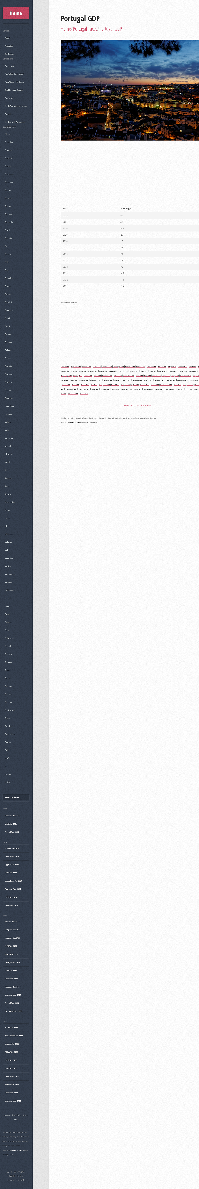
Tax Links (9, 114)
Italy (6, 470)
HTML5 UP (20, 1180)
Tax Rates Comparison (14, 74)
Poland (8, 646)
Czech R (8, 302)
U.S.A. (7, 782)
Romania (8, 662)
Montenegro (10, 574)
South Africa (10, 710)
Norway (8, 606)
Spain (7, 718)
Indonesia (9, 438)
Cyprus (8, 294)
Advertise (9, 46)
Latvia (7, 518)
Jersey (8, 494)
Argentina (9, 142)
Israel (7, 462)
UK (6, 766)
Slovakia (8, 694)
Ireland (8, 446)
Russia (7, 670)
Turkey (8, 750)
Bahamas (9, 182)
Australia (8, 158)
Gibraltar (8, 382)
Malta (7, 550)
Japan (7, 486)
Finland (8, 350)
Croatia (8, 286)
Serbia (7, 678)
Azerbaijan (9, 174)
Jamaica (8, 478)
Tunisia (8, 742)
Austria (8, 166)
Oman (7, 614)
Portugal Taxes (85, 28)
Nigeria (8, 598)
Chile (7, 262)
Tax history (9, 66)
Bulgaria (8, 238)
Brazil (7, 230)
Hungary (8, 414)
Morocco (9, 582)
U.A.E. (7, 758)
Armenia (8, 150)
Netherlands (10, 590)
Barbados (9, 198)
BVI (6, 246)
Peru (7, 630)
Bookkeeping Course (14, 90)
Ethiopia (8, 342)
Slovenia (8, 702)
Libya (7, 526)
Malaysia (8, 542)
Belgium (8, 214)
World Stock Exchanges (15, 122)
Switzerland (10, 734)
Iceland (8, 422)
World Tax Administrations (16, 106)
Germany (9, 374)
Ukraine (8, 774)
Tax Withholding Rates (14, 82)
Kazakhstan (10, 502)
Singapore (9, 686)
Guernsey (9, 398)
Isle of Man (9, 454)
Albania (8, 134)
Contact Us (9, 54)
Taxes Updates (12, 797)
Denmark (9, 310)
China (7, 270)
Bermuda (9, 222)
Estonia (8, 334)
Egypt (7, 326)
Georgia (8, 366)
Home (66, 28)
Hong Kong (9, 406)
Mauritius (9, 558)
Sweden (8, 726)
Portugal (8, 654)
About (7, 38)
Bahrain (8, 190)
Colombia (9, 278)
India (7, 430)
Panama (8, 622)
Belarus (8, 206)
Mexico (8, 566)
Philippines (9, 638)
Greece (8, 390)
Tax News (9, 98)
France (8, 358)
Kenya (7, 510)
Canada (8, 254)
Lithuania (9, 534)
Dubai (7, 318)
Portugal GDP (80, 18)
